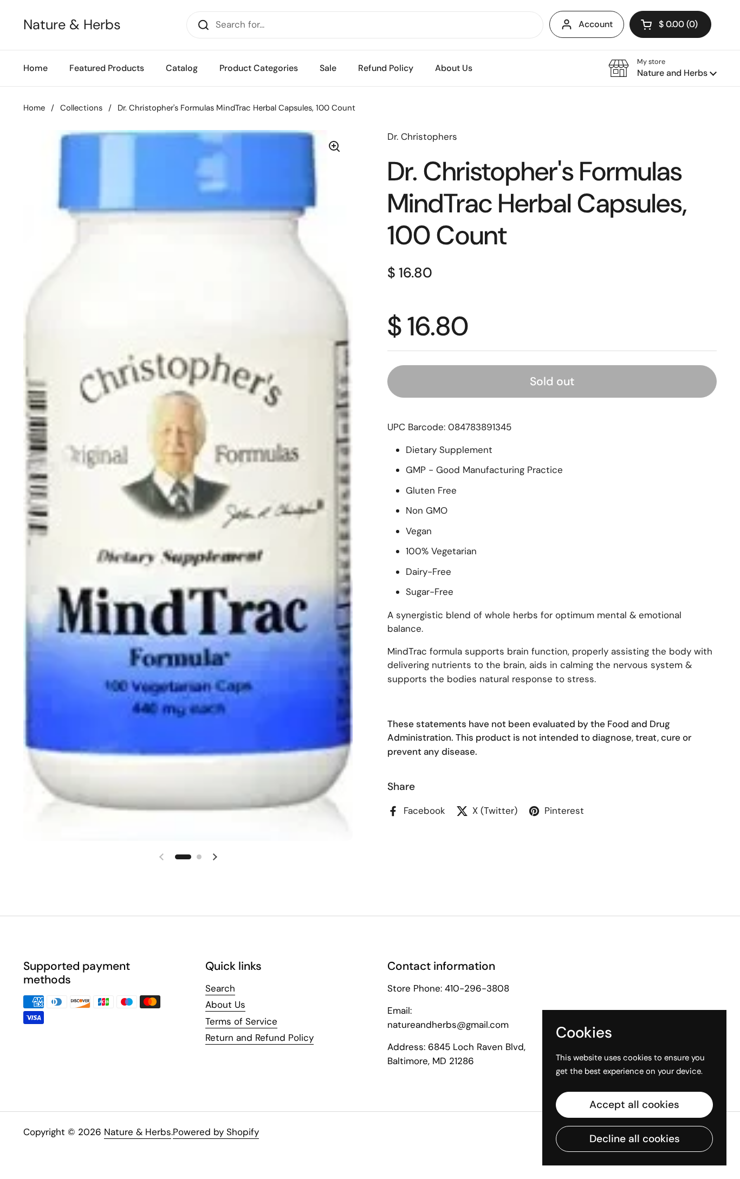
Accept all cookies (634, 1104)
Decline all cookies (634, 1138)
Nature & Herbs (72, 25)
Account (596, 24)
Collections (81, 107)
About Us (225, 1004)
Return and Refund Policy (259, 1038)
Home (34, 107)
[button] (662, 68)
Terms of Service (241, 1021)
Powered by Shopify (216, 1132)
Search (220, 988)
